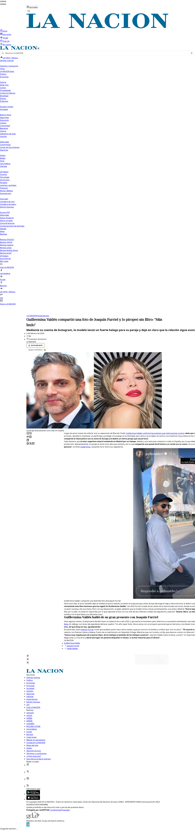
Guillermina (85, 447)
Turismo (3, 174)
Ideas (2, 231)
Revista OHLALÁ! (7, 239)
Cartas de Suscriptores (9, 147)
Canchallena (5, 163)
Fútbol (2, 155)
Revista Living (6, 247)
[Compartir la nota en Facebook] (27, 443)
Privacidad (65, 810)
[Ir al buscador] (28, 11)
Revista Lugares (6, 245)
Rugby (2, 158)
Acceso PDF (5, 212)
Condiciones (55, 810)
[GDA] (32, 818)
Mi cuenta (7, 44)
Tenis (2, 161)
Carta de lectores (7, 223)
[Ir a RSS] (27, 786)
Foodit (5, 38)
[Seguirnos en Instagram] (27, 779)
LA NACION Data (7, 71)
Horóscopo (5, 180)
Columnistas (5, 144)
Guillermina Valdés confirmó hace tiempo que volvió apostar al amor (155, 433)
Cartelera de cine (7, 201)
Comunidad (5, 125)
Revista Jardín (6, 253)
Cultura (3, 123)
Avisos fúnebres (7, 218)
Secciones (7, 34)
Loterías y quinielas (8, 185)
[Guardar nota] (27, 433)
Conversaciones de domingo (12, 226)
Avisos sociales (6, 220)
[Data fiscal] (28, 826)
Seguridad (4, 117)
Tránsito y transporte (9, 66)
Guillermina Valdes (72, 643)
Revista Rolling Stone (9, 250)
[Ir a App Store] (33, 799)
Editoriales (4, 142)
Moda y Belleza (6, 191)
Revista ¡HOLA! (6, 242)
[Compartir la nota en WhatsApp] (30, 436)
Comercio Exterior (7, 93)
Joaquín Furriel (87, 629)
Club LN (6, 41)
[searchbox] (97, 53)
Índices (3, 98)
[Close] (27, 655)
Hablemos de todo (8, 134)
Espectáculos (43, 315)
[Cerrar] (38, 48)
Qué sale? (4, 199)
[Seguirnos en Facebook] (27, 765)
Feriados (3, 182)
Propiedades (5, 90)
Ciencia (3, 131)
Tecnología (4, 177)
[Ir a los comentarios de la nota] (30, 433)
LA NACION (31, 315)
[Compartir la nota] (27, 436)
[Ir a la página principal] (97, 27)
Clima (2, 68)
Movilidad (4, 96)
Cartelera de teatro (8, 204)
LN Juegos (4, 172)
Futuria (3, 82)
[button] (97, 175)
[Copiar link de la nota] (27, 440)
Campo (3, 87)
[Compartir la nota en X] (30, 443)
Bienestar (4, 128)
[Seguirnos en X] (27, 772)
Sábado (3, 228)
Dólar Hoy (4, 85)
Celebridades (72, 648)
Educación (4, 120)
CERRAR (3, 1)
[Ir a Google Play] (33, 794)
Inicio (5, 31)
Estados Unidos (6, 106)
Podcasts (4, 188)
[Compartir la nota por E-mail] (33, 443)
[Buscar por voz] (191, 53)
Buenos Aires (5, 115)
